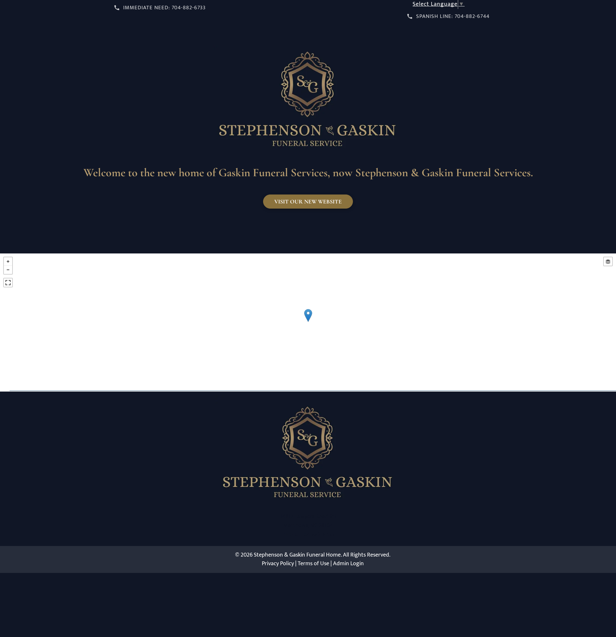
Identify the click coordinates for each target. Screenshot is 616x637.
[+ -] (308, 322)
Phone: (290, 534)
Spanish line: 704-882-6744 (453, 16)
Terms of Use (313, 563)
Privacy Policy (278, 563)
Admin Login (348, 563)
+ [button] (8, 261)
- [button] (8, 270)
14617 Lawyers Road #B (308, 516)
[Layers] (608, 261)
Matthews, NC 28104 (308, 525)
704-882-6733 (317, 534)
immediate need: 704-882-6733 (164, 7)
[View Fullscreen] (8, 282)
